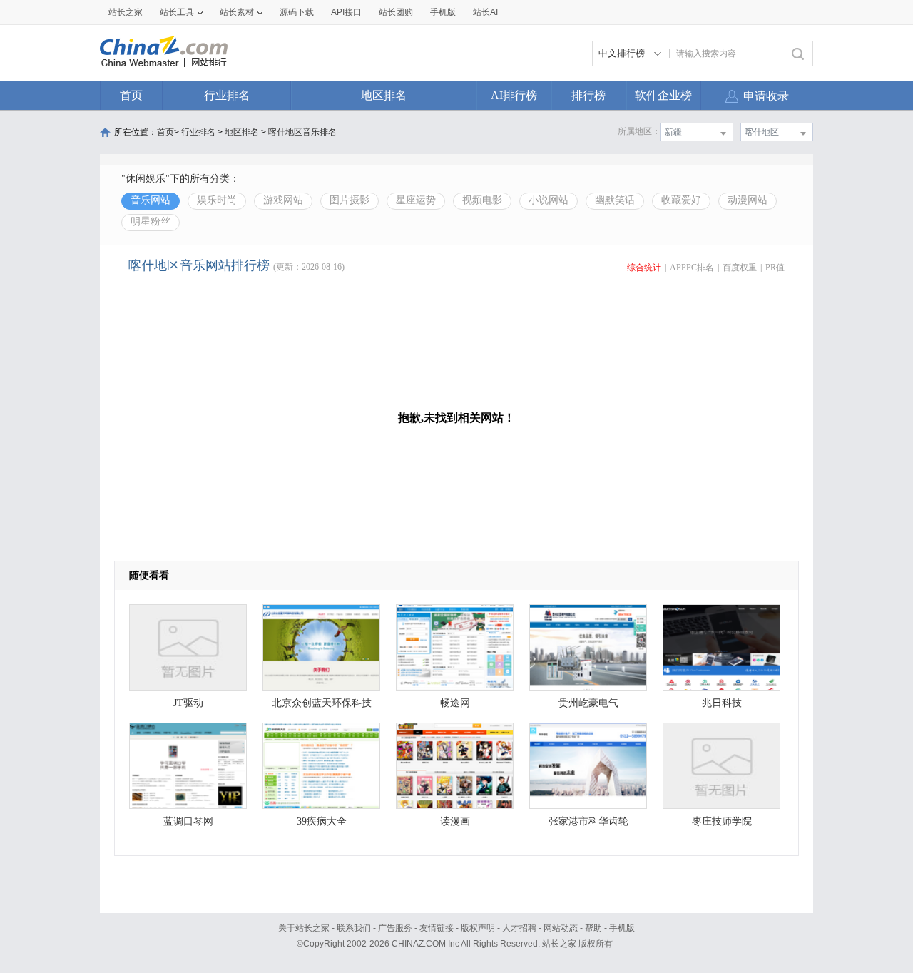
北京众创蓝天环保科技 (322, 703)
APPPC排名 (692, 267)
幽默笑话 (615, 200)
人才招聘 (519, 928)
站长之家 (125, 12)
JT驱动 (188, 703)
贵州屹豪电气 (588, 703)
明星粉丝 (150, 221)
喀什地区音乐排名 (302, 132)
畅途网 (455, 703)
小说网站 (548, 200)
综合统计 (644, 267)
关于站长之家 (304, 928)
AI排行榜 (514, 95)
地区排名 (384, 95)
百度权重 (740, 267)
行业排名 (227, 95)
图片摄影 (349, 200)
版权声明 (478, 928)
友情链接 (436, 928)
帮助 (593, 928)
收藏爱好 (681, 200)
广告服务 (395, 928)
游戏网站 (283, 200)
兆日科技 (722, 703)
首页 (131, 95)
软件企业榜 (663, 95)
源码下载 (297, 12)
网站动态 (561, 928)
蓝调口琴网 (188, 821)
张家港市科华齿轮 (588, 821)
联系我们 (354, 928)
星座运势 (416, 200)
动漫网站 (747, 200)
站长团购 (396, 12)
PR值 (775, 267)
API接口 (346, 12)
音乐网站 (150, 200)
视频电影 (482, 200)
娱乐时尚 (217, 200)
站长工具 (177, 12)
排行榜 (588, 95)
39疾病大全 (322, 821)
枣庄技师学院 (722, 821)
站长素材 (237, 12)
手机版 (622, 928)
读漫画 (455, 821)
